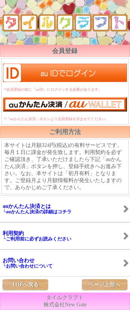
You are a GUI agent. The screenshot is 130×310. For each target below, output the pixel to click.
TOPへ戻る (25, 284)
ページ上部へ (105, 284)
